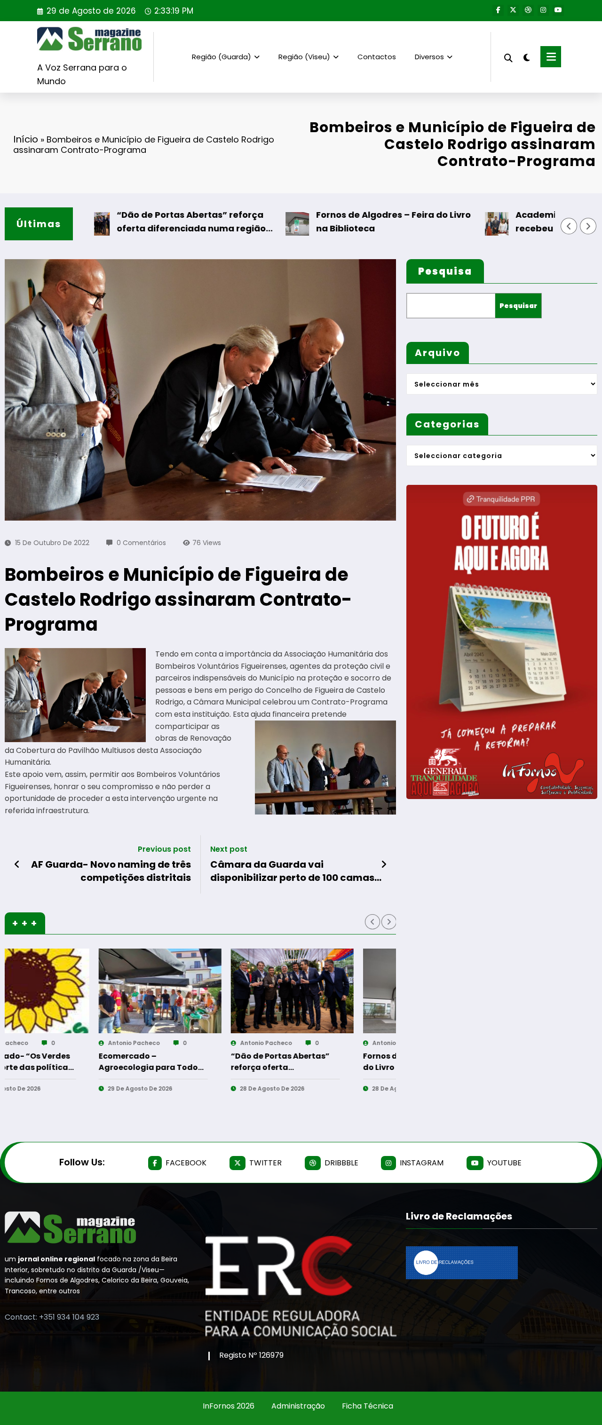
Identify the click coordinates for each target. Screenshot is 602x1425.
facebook (186, 1162)
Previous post (164, 849)
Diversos (429, 57)
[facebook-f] (498, 10)
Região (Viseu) (304, 57)
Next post (228, 849)
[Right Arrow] (588, 226)
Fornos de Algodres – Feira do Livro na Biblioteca (346, 221)
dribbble (341, 1162)
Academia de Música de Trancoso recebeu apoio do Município (322, 1062)
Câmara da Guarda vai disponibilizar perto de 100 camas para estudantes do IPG (292, 871)
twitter (265, 1162)
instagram (422, 1162)
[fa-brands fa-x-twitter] (513, 10)
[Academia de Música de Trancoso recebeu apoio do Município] (334, 991)
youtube (504, 1162)
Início (25, 139)
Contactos (376, 57)
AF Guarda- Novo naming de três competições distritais (111, 871)
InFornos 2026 (228, 1406)
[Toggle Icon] (550, 56)
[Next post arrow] (384, 864)
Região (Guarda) (221, 57)
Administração (298, 1406)
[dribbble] (528, 10)
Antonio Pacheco (44, 1043)
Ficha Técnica (367, 1406)
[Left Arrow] (569, 226)
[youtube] (558, 10)
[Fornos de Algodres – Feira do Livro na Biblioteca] (202, 991)
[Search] (508, 56)
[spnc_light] (526, 56)
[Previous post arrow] (17, 864)
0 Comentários (141, 542)
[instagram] (543, 10)
